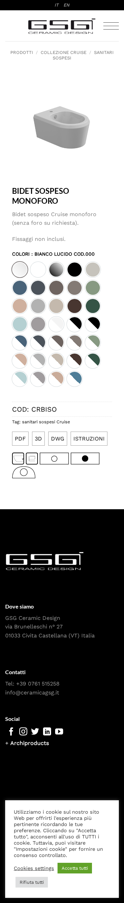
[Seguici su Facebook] (11, 732)
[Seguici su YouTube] (59, 732)
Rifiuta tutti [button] (32, 882)
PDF (20, 438)
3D (38, 438)
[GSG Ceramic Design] (62, 26)
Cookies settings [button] (34, 868)
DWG (57, 438)
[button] (111, 26)
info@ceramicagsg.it (32, 692)
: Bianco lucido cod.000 (62, 254)
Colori (53, 254)
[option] (20, 269)
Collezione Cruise (63, 52)
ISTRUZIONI (89, 438)
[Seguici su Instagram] (23, 732)
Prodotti (21, 52)
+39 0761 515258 (38, 683)
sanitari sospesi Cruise (46, 421)
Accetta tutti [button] (75, 868)
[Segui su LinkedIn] (47, 732)
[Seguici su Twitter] (35, 732)
